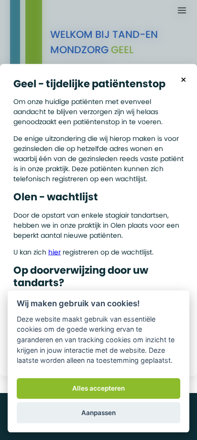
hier (54, 251)
